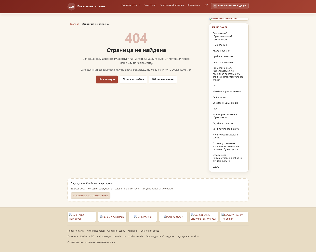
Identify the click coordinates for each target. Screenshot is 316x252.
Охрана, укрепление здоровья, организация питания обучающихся (226, 146)
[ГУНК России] (143, 217)
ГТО (215, 108)
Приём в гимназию (223, 56)
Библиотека (219, 97)
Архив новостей (221, 50)
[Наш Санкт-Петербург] (81, 217)
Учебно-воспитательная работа (226, 136)
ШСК (215, 85)
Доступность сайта (188, 236)
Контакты (133, 230)
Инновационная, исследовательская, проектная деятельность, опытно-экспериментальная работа (228, 73)
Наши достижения (223, 62)
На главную (107, 79)
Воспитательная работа (226, 128)
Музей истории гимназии (227, 91)
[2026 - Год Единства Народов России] (228, 19)
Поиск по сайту (133, 79)
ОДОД (216, 166)
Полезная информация (172, 4)
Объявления (220, 44)
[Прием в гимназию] (112, 217)
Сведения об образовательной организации (222, 36)
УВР (206, 4)
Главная (74, 24)
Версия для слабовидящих (160, 236)
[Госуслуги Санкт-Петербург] (234, 217)
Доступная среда (150, 230)
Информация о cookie (109, 236)
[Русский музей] (173, 217)
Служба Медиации (223, 123)
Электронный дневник (225, 102)
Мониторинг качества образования (225, 116)
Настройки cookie (133, 236)
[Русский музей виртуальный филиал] (203, 217)
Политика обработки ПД (80, 236)
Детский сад (193, 4)
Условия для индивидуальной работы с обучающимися (227, 158)
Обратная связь (163, 79)
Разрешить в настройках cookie (90, 195)
